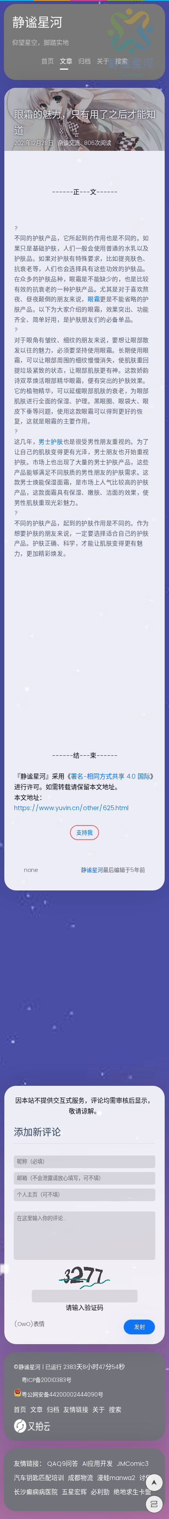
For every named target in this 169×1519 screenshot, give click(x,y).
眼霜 (94, 299)
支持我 (84, 832)
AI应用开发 (97, 1464)
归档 (84, 61)
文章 (66, 61)
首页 (47, 61)
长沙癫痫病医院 (36, 1492)
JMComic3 (133, 1464)
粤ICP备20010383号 (47, 1380)
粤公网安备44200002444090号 (62, 1394)
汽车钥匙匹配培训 (39, 1478)
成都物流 (80, 1478)
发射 (139, 1327)
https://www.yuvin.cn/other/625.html (71, 808)
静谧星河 (92, 870)
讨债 (145, 1478)
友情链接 (75, 1410)
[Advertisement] (84, 662)
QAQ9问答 (62, 1464)
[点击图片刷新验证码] (84, 1278)
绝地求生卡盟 (132, 1492)
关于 (103, 61)
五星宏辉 (74, 1492)
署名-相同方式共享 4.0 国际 (110, 777)
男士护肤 (51, 442)
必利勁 (100, 1492)
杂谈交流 (69, 143)
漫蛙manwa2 (116, 1478)
